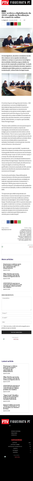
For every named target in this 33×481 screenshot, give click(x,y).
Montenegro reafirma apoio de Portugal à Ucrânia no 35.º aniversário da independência (12, 266)
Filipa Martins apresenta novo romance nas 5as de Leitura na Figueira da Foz (11, 275)
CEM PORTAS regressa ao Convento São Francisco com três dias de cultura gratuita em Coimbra (12, 285)
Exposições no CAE (6, 229)
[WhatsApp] (19, 23)
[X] (12, 23)
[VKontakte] (20, 427)
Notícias (4, 11)
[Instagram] (14, 427)
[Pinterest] (15, 23)
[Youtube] (23, 427)
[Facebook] (8, 23)
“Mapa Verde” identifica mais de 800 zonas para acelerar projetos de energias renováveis (10, 397)
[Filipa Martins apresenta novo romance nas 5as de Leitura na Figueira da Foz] (26, 276)
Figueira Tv (5, 20)
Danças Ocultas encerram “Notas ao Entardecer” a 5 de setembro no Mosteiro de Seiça (11, 407)
